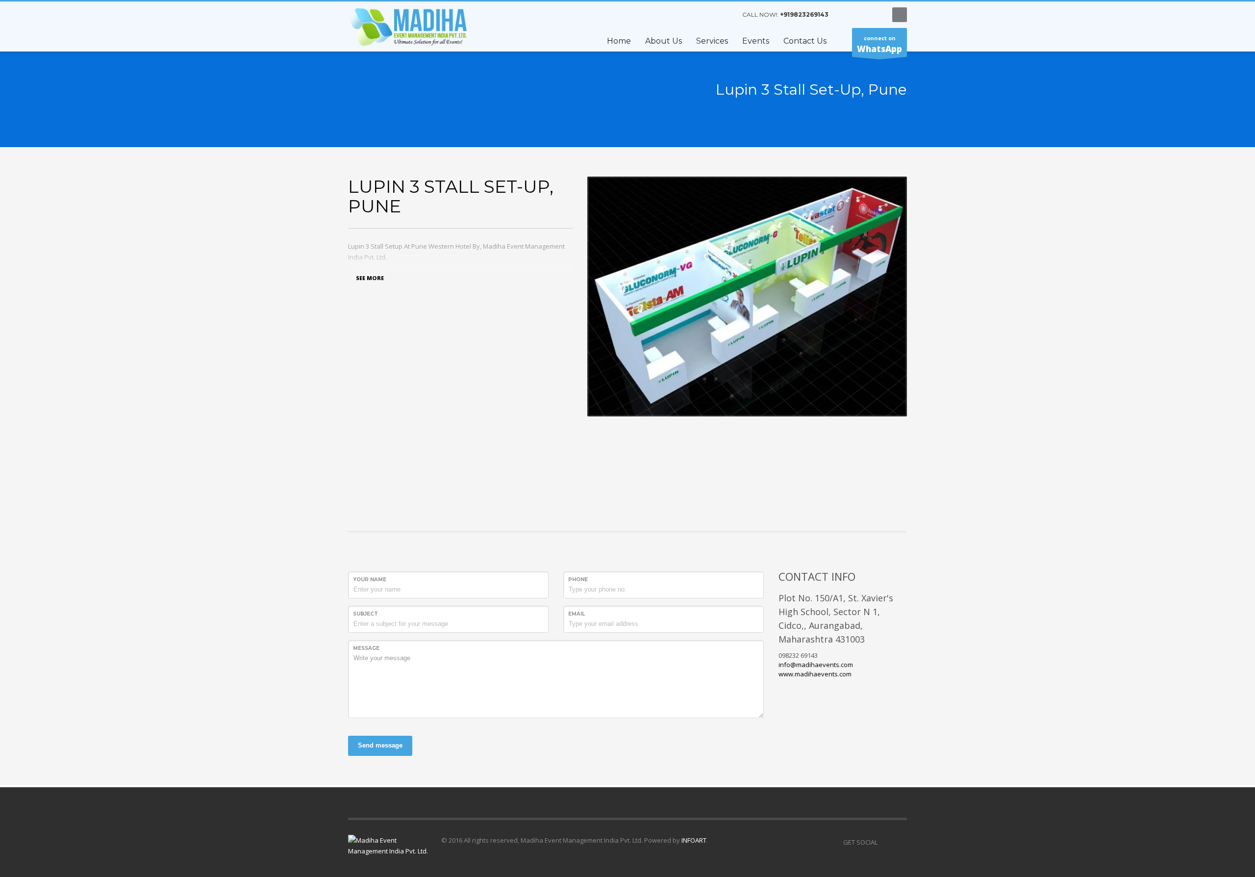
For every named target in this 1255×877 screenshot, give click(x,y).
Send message (380, 745)
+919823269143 (804, 14)
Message (366, 648)
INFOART (693, 840)
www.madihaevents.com (815, 674)
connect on (879, 44)
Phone (578, 579)
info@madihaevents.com (815, 664)
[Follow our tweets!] (899, 842)
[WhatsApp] (875, 14)
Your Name (369, 579)
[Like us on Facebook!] (885, 842)
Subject (365, 614)
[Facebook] (845, 14)
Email (576, 614)
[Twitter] (860, 14)
